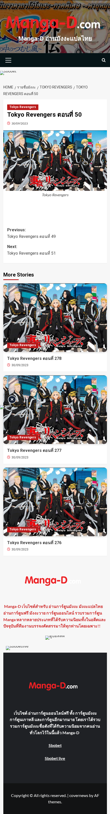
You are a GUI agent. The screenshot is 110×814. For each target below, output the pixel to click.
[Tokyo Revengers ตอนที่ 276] (55, 502)
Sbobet (55, 745)
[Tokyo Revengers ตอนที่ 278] (55, 317)
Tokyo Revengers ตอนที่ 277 (34, 450)
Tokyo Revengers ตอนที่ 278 (34, 358)
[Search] (104, 60)
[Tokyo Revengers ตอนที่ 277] (55, 409)
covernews (78, 795)
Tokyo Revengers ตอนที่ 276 (34, 542)
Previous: (31, 233)
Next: (31, 250)
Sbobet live (55, 758)
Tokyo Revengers (22, 107)
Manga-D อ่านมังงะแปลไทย (55, 38)
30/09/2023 (20, 123)
